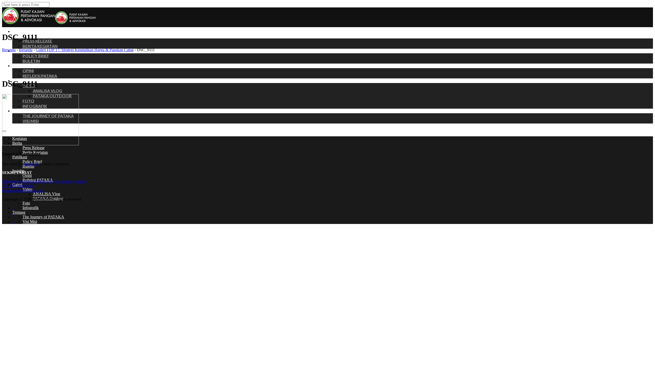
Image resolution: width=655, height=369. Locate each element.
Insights (19, 65)
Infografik (31, 208)
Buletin (31, 60)
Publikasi (20, 50)
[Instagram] (13, 212)
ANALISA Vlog (47, 90)
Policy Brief (36, 55)
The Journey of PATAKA (43, 217)
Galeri (17, 80)
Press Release (34, 148)
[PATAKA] (75, 22)
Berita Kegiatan (40, 46)
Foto (26, 203)
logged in (30, 164)
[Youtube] (13, 222)
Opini (28, 70)
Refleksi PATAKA (40, 75)
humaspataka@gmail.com (23, 190)
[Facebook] (13, 208)
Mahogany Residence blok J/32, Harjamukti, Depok (44, 181)
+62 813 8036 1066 (18, 186)
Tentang (18, 212)
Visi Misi (30, 221)
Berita (18, 36)
